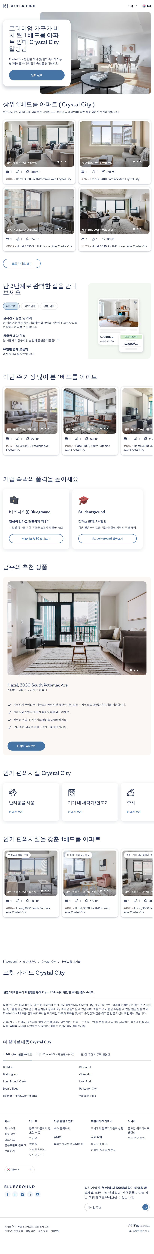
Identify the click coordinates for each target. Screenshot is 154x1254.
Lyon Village (10, 1089)
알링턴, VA (29, 961)
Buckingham (10, 1074)
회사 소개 (10, 1128)
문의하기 (10, 1151)
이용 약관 (30, 1231)
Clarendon (85, 1074)
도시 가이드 (36, 1155)
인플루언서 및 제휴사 (103, 1150)
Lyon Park (85, 1081)
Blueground (10, 961)
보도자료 (10, 1139)
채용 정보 (10, 1134)
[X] (30, 1194)
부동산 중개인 (99, 1144)
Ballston (8, 1067)
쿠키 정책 (43, 1231)
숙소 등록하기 (62, 1128)
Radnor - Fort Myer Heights (20, 1096)
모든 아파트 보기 (22, 263)
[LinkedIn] (15, 1194)
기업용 (33, 1138)
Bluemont (85, 1067)
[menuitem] (48, 994)
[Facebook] (8, 1194)
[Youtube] (38, 1194)
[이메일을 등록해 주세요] (145, 1207)
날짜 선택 (36, 75)
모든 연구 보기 (136, 1138)
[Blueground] (20, 1186)
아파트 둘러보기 (26, 746)
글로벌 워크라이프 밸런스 (138, 1130)
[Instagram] (23, 1194)
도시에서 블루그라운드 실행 (107, 1128)
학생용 (33, 1144)
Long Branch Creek (14, 1081)
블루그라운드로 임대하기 (68, 1144)
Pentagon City (88, 1089)
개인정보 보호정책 (14, 1231)
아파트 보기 (16, 812)
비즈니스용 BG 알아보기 (36, 538)
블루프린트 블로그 (15, 1145)
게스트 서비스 (37, 1149)
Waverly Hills (87, 1096)
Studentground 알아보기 (107, 538)
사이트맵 (55, 1231)
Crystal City (49, 961)
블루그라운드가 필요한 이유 (40, 1130)
